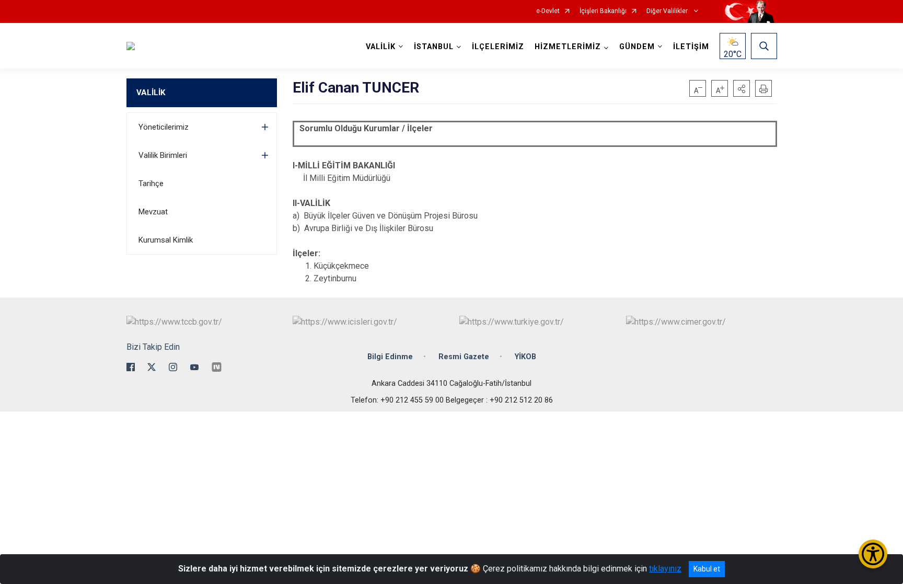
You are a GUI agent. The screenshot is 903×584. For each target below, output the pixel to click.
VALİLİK (150, 92)
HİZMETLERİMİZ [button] (568, 46)
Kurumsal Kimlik (165, 240)
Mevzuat (153, 211)
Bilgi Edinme (390, 356)
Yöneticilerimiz (163, 127)
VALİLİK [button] (381, 46)
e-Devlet (548, 11)
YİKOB (525, 356)
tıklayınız (665, 569)
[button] (741, 88)
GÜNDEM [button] (637, 46)
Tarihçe (151, 183)
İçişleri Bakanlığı (603, 11)
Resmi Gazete (463, 356)
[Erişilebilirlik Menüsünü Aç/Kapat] (873, 554)
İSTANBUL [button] (434, 46)
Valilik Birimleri (162, 155)
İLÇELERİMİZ (498, 46)
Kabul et (706, 569)
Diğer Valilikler (667, 11)
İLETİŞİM (691, 46)
